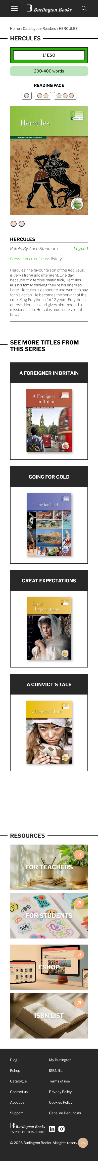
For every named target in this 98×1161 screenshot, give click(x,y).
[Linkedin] (52, 1129)
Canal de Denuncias (65, 1113)
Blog (13, 1060)
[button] (14, 8)
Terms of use (59, 1081)
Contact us (19, 1092)
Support (16, 1113)
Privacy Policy (60, 1092)
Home (15, 28)
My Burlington (60, 1060)
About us (17, 1102)
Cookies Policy (60, 1102)
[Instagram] (61, 1129)
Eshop (15, 1070)
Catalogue (31, 28)
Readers (49, 28)
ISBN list (56, 1070)
